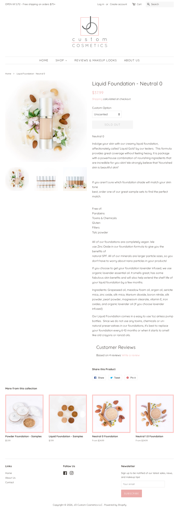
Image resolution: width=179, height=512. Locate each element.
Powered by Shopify (115, 504)
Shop (60, 60)
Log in (100, 4)
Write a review (131, 355)
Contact (9, 482)
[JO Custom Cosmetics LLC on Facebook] (65, 473)
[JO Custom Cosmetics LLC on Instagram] (71, 473)
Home (43, 60)
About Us (132, 60)
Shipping (97, 99)
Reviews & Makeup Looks (95, 60)
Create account (118, 4)
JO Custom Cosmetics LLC (88, 504)
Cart (139, 4)
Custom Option (101, 108)
